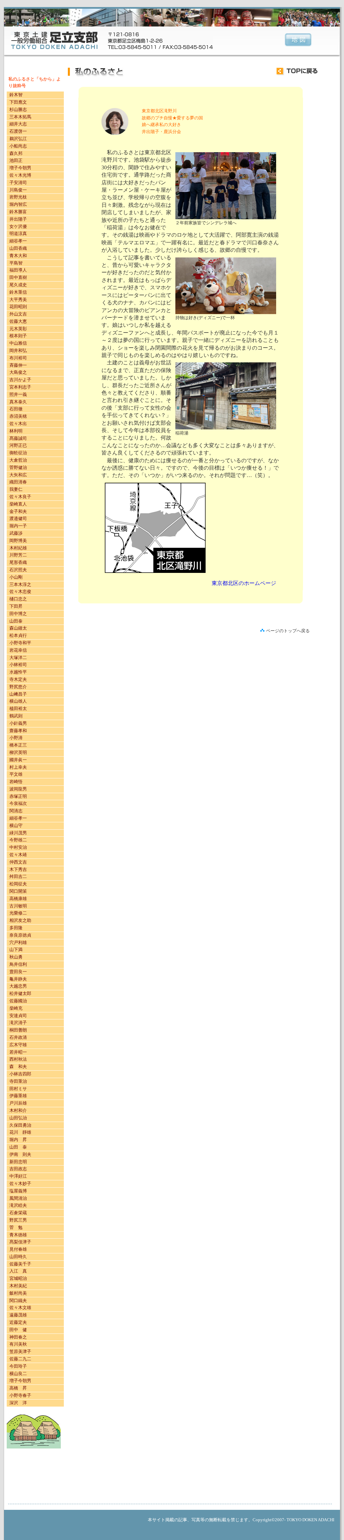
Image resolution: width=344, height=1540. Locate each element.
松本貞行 (18, 635)
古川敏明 (18, 905)
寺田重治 (18, 1081)
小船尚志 (18, 146)
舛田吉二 (18, 876)
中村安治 (18, 847)
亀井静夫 (18, 979)
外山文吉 (18, 313)
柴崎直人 (18, 504)
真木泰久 (18, 401)
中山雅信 (18, 343)
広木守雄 (18, 1044)
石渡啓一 (18, 131)
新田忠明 (18, 1161)
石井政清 (18, 1037)
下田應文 (18, 102)
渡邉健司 (18, 518)
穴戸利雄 (18, 942)
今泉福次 (18, 803)
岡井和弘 (18, 350)
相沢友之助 (20, 920)
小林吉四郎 (20, 1073)
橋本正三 (18, 745)
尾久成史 (18, 284)
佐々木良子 (20, 496)
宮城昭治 (18, 1278)
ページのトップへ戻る (288, 630)
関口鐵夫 (18, 1300)
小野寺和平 (20, 642)
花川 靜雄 (20, 1132)
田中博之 (18, 613)
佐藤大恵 (18, 321)
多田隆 (16, 927)
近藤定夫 (18, 1322)
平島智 (16, 262)
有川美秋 (18, 1344)
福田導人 (18, 270)
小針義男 (18, 723)
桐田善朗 (18, 1029)
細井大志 (18, 123)
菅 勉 (16, 1227)
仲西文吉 (18, 862)
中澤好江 (18, 1176)
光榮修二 (18, 912)
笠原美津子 (20, 1351)
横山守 (16, 825)
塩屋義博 (18, 1190)
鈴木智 (16, 94)
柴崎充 (16, 1008)
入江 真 (18, 1271)
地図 (298, 40)
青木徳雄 (18, 1234)
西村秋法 (18, 1059)
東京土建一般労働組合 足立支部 (54, 41)
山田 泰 (18, 1146)
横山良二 (18, 1373)
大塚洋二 (18, 657)
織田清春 (18, 481)
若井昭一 (18, 1052)
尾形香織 (18, 562)
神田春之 (18, 1337)
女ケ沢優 (18, 226)
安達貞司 (18, 1015)
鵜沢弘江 (18, 138)
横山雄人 (18, 701)
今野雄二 (18, 839)
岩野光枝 (18, 196)
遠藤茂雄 (18, 1314)
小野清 (16, 737)
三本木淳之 (20, 584)
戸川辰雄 (18, 1103)
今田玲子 (18, 1366)
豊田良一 (18, 971)
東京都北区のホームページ (244, 583)
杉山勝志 (18, 109)
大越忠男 (18, 986)
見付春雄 (18, 1249)
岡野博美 (18, 540)
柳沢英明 (18, 752)
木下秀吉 (18, 869)
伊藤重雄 (18, 1095)
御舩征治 (18, 452)
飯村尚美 (18, 1293)
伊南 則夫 (20, 1154)
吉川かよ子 (20, 379)
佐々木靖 (18, 854)
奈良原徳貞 (20, 935)
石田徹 (16, 408)
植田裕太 (18, 708)
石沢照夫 (18, 569)
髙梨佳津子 (20, 1241)
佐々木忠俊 (20, 591)
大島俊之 (18, 372)
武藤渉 (16, 533)
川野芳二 (18, 554)
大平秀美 (18, 299)
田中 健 (18, 1329)
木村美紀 (18, 1285)
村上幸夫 (18, 767)
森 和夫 (18, 1066)
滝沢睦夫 (18, 1205)
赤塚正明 (18, 796)
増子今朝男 (20, 167)
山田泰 (16, 621)
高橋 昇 (18, 1387)
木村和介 (18, 1110)
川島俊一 (18, 189)
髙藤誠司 (18, 438)
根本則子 (18, 335)
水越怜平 (18, 671)
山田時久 (18, 1256)
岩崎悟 (16, 781)
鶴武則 (16, 715)
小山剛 (16, 577)
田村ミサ (18, 1088)
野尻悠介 (18, 686)
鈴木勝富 (18, 211)
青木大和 (18, 255)
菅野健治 (18, 467)
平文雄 (16, 774)
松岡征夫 (18, 883)
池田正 (16, 160)
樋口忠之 (18, 598)
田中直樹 (18, 277)
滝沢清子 (18, 1022)
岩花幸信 (18, 650)
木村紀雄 (18, 547)
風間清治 (18, 1198)
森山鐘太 (18, 628)
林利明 (16, 430)
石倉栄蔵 (18, 1212)
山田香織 (18, 248)
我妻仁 (16, 489)
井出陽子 (18, 219)
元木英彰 (18, 328)
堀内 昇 (18, 1139)
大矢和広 (18, 474)
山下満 (16, 949)
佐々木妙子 (20, 1183)
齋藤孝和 (18, 730)
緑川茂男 (18, 832)
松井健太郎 (20, 993)
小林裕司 (18, 664)
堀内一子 (18, 525)
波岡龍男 (18, 788)
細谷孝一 (18, 240)
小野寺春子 (20, 1395)
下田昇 (16, 606)
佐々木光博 (20, 175)
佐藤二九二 (20, 1358)
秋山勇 (16, 956)
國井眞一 (18, 759)
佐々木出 (18, 423)
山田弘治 (18, 1117)
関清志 (16, 810)
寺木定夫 (18, 679)
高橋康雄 (18, 898)
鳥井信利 (18, 964)
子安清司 (18, 182)
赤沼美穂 (18, 416)
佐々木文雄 (20, 1307)
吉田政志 (18, 1168)
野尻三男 (18, 1220)
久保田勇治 (20, 1125)
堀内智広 (18, 204)
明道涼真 (18, 233)
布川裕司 (18, 357)
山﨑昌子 (18, 694)
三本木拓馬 (20, 116)
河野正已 (18, 445)
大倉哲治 (18, 460)
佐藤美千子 (20, 1263)
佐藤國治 (18, 1000)
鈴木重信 (18, 292)
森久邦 (16, 153)
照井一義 (18, 394)
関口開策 (18, 891)
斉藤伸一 (18, 365)
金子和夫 (18, 511)
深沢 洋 (18, 1402)
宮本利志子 (20, 387)
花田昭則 (18, 306)
